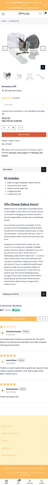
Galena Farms (14, 141)
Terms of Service (37, 472)
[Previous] (5, 48)
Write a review (18, 318)
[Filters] (40, 319)
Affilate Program (21, 472)
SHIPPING (10, 121)
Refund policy (25, 475)
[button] (7, 98)
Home (4, 21)
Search (9, 472)
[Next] (43, 48)
